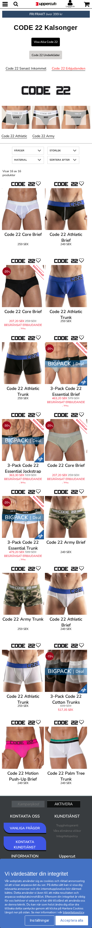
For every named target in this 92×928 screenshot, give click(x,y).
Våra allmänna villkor (67, 831)
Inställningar (39, 920)
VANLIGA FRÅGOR (25, 828)
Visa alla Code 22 (46, 42)
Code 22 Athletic (14, 136)
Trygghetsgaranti (67, 825)
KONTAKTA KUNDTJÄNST (25, 845)
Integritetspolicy (67, 836)
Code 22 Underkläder (46, 55)
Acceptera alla (71, 920)
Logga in (70, 6)
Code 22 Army (43, 136)
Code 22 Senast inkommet (26, 68)
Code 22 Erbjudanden (68, 68)
